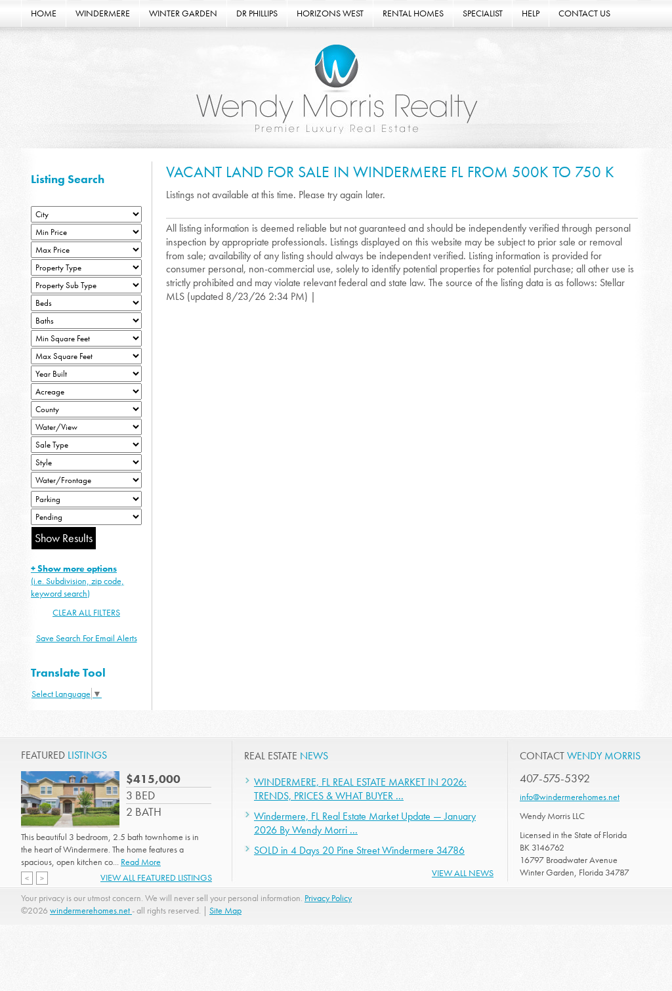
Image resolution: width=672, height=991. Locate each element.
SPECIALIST (483, 13)
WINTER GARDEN (183, 13)
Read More (141, 862)
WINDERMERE (102, 13)
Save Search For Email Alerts (86, 638)
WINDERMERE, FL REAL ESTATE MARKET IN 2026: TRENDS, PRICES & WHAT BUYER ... (360, 789)
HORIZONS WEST (330, 13)
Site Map (225, 910)
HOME (43, 13)
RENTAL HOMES (413, 13)
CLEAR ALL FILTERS (86, 612)
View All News (463, 873)
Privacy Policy (328, 898)
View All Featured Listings (156, 877)
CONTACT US (584, 13)
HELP (530, 13)
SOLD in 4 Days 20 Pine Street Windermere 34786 (359, 850)
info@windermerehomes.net (570, 797)
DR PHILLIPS (257, 13)
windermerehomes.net (91, 910)
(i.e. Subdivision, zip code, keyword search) (77, 580)
